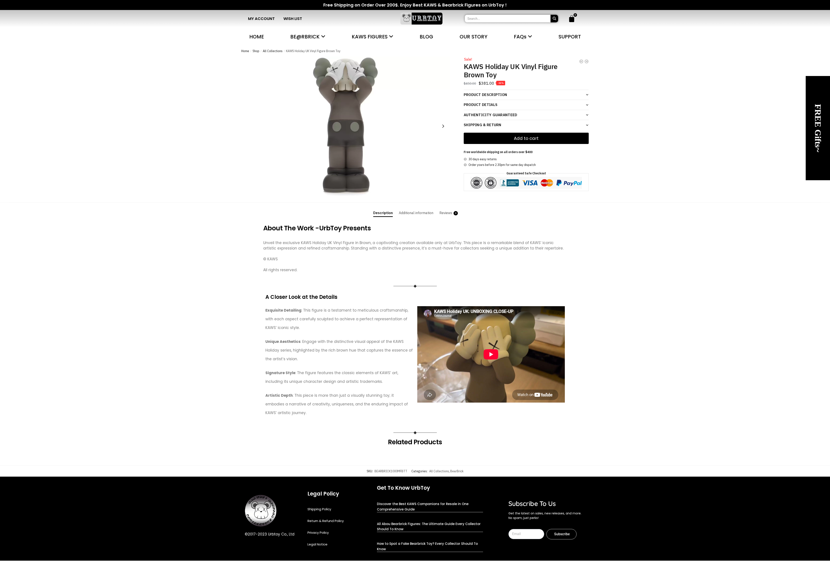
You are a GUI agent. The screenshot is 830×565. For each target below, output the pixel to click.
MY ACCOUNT (261, 18)
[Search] (554, 18)
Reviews (445, 213)
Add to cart (526, 138)
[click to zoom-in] (345, 126)
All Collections (273, 51)
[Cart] (572, 18)
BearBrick (456, 471)
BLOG (426, 36)
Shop (256, 51)
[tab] (383, 209)
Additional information (416, 213)
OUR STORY (473, 36)
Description (383, 213)
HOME (256, 36)
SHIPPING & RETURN (482, 124)
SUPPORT (570, 36)
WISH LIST (292, 18)
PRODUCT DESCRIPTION (485, 94)
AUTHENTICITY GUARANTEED (490, 114)
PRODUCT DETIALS (481, 104)
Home (245, 51)
